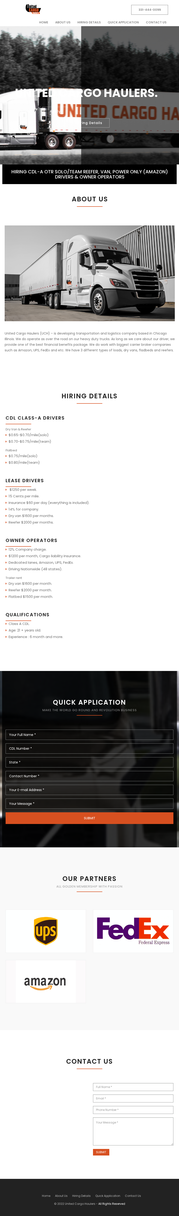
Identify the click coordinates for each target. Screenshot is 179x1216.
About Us (62, 22)
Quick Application (123, 22)
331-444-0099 (149, 9)
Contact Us (156, 22)
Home (43, 22)
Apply (55, 111)
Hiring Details (89, 22)
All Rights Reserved (111, 1204)
